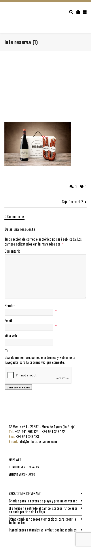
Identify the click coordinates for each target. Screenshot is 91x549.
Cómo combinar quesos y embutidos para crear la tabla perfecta (42, 520)
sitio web (11, 335)
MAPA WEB (15, 459)
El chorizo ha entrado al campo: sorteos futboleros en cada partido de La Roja (43, 510)
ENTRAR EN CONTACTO (22, 474)
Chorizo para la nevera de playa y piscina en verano (43, 501)
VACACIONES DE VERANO (25, 493)
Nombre (10, 305)
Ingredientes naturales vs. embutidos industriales (43, 530)
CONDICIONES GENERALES (24, 466)
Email (8, 320)
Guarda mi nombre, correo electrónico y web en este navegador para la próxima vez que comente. (40, 360)
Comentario (12, 251)
